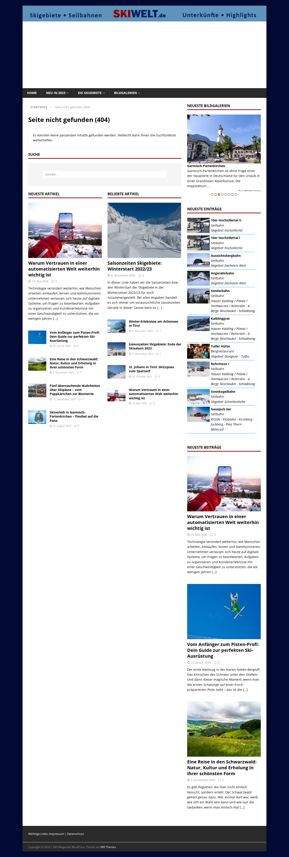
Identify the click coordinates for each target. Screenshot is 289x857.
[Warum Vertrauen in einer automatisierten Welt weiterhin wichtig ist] (65, 230)
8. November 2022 (123, 275)
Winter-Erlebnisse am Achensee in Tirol (153, 323)
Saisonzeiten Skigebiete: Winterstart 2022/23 (134, 266)
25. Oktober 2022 (142, 376)
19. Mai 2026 (40, 281)
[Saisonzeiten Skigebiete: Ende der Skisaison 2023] (116, 349)
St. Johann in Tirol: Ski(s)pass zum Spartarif (151, 369)
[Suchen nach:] (105, 174)
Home (32, 93)
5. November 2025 (63, 372)
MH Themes (108, 847)
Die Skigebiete (90, 93)
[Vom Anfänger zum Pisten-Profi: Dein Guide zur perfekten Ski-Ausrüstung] (37, 337)
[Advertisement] (144, 54)
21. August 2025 (62, 425)
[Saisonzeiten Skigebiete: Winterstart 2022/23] (144, 230)
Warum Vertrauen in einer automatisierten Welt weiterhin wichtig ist (64, 269)
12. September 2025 (64, 399)
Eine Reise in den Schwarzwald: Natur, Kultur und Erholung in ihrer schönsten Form (74, 363)
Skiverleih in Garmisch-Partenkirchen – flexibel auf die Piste (74, 416)
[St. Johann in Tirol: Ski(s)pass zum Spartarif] (116, 372)
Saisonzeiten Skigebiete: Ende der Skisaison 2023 (155, 346)
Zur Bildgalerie (249, 191)
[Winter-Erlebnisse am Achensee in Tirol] (116, 326)
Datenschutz (75, 834)
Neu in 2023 (55, 93)
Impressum (56, 834)
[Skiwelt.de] (144, 19)
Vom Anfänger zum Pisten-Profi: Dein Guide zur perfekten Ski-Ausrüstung (75, 336)
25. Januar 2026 (61, 345)
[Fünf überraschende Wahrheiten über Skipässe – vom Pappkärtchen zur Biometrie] (37, 390)
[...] (55, 318)
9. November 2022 (142, 331)
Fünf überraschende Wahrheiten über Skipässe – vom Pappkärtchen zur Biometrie (75, 390)
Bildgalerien (125, 93)
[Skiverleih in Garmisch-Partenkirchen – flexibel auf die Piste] (37, 417)
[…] (214, 572)
